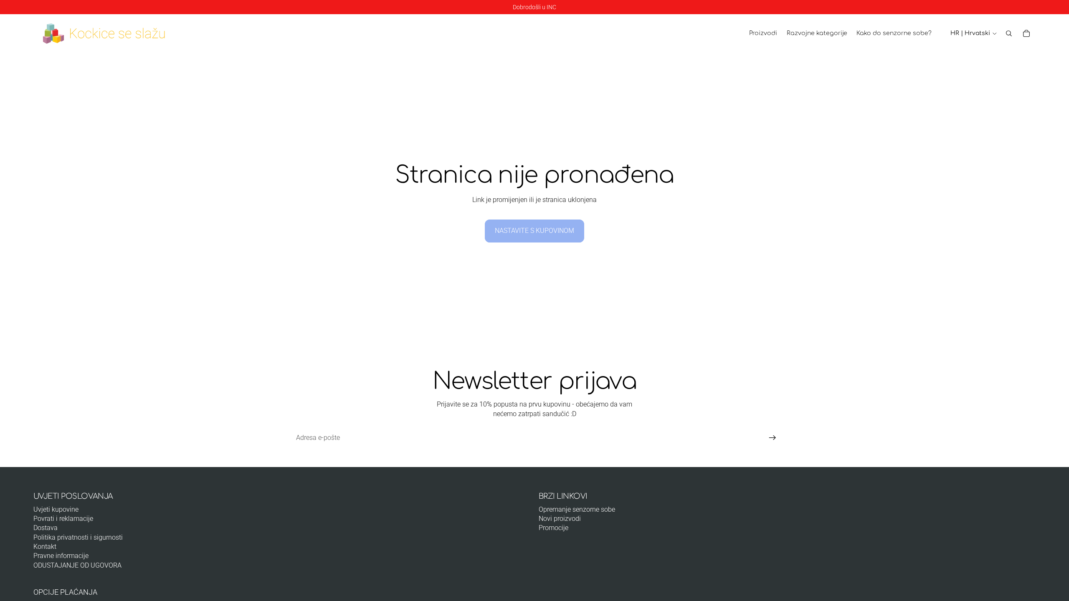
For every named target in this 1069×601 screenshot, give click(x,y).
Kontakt (44, 546)
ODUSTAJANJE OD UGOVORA (77, 565)
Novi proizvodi (560, 519)
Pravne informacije (61, 556)
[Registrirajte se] (772, 438)
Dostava (45, 528)
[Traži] (1009, 33)
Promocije (553, 528)
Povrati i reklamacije (63, 519)
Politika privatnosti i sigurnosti (78, 537)
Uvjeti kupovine (56, 509)
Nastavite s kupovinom (534, 231)
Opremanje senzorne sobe (577, 509)
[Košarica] (1026, 33)
